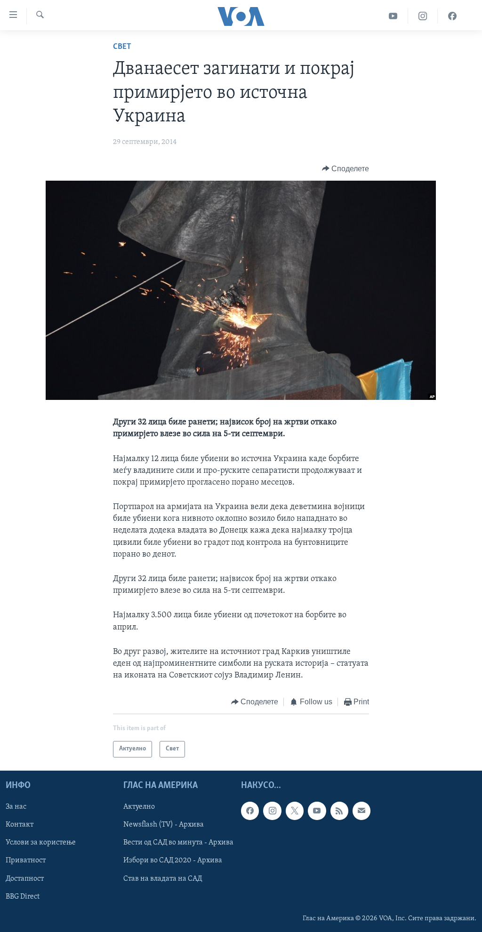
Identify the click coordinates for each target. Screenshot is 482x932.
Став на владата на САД (162, 878)
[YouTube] (393, 16)
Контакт (19, 824)
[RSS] (339, 811)
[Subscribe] (361, 811)
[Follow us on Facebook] (250, 811)
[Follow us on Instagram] (272, 811)
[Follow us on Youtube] (317, 811)
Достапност (25, 878)
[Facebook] (452, 16)
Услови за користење (41, 842)
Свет (122, 47)
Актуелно (139, 807)
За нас (16, 807)
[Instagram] (423, 16)
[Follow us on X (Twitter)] (295, 811)
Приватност (26, 860)
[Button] (346, 169)
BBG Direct (23, 896)
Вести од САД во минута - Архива (178, 842)
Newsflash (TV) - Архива (163, 824)
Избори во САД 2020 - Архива (172, 860)
